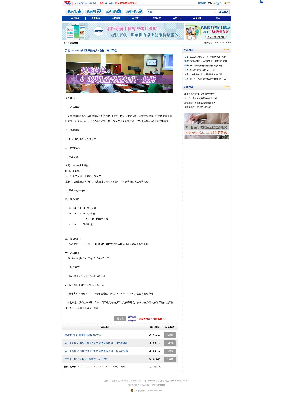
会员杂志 (75, 18)
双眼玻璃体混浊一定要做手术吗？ (199, 94)
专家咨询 (96, 18)
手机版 (223, 3)
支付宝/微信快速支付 (126, 3)
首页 (65, 43)
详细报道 (132, 320)
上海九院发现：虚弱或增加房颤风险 (203, 74)
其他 (218, 18)
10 (106, 366)
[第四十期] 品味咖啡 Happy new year (82, 335)
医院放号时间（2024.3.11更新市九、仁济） (206, 57)
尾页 (123, 366)
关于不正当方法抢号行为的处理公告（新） (206, 79)
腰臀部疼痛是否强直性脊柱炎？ (198, 107)
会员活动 (136, 18)
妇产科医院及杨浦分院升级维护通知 (203, 65)
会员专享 (197, 18)
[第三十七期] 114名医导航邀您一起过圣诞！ (87, 359)
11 (110, 366)
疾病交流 (157, 18)
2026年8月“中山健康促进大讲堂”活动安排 (205, 61)
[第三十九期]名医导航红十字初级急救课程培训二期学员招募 (95, 343)
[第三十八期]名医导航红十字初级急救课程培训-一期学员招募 (96, 351)
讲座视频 (132, 317)
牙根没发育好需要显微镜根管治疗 (199, 103)
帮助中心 (212, 3)
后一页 (116, 366)
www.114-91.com (125, 293)
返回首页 (202, 3)
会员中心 (177, 18)
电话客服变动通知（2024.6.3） (200, 70)
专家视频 (116, 18)
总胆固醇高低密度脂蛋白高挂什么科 (200, 98)
